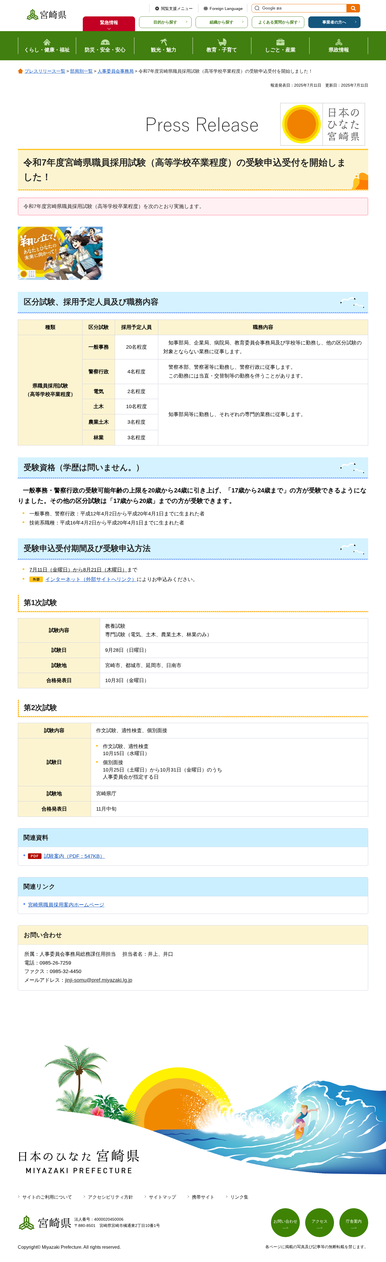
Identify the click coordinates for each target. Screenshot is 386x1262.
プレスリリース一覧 (45, 71)
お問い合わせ (285, 1221)
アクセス (320, 1221)
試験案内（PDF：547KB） (74, 856)
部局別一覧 (81, 71)
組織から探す (221, 22)
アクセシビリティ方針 (110, 1197)
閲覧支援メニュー (177, 8)
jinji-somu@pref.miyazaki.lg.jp (98, 980)
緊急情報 (109, 22)
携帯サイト (203, 1197)
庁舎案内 (354, 1221)
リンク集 (239, 1197)
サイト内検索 (256, 8)
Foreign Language (226, 8)
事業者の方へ (334, 22)
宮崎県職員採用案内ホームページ (66, 905)
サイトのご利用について (47, 1197)
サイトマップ (162, 1197)
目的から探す (165, 22)
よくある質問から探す (278, 22)
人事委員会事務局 (115, 71)
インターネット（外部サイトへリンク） (91, 579)
